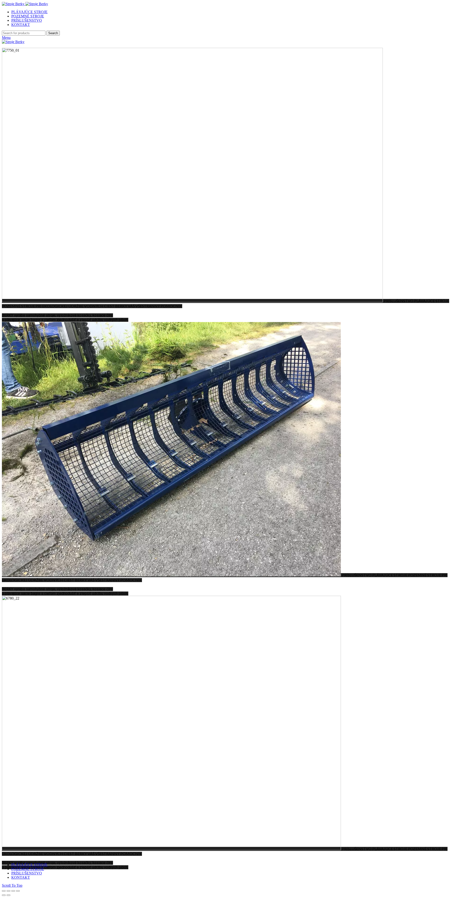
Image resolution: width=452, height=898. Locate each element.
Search (53, 33)
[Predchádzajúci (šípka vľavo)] (4, 895)
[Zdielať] (8, 891)
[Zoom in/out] (18, 891)
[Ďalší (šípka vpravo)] (8, 895)
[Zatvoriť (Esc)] (4, 891)
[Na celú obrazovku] (13, 891)
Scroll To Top (12, 885)
